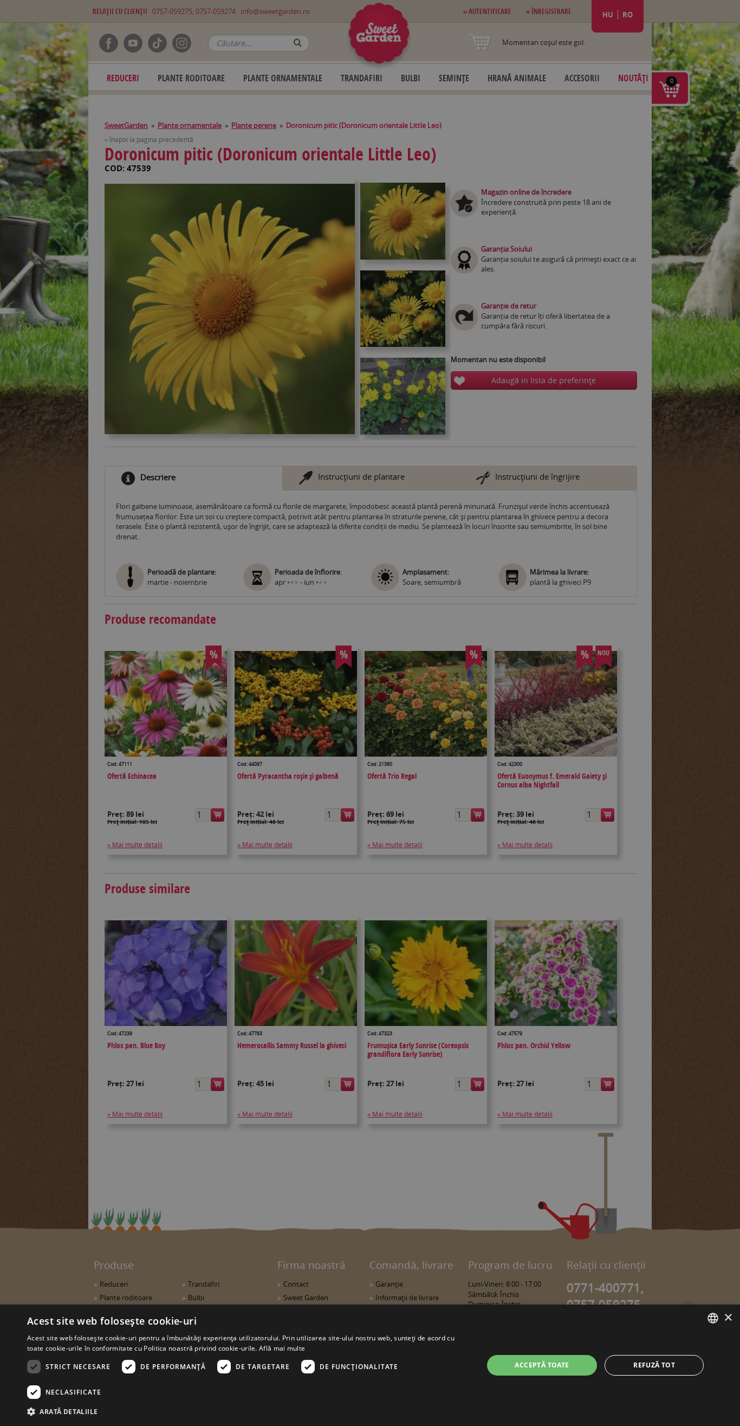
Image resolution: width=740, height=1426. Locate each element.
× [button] (728, 1318)
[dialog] (370, 1365)
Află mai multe (282, 1348)
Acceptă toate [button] (542, 1365)
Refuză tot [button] (654, 1365)
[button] (248, 1411)
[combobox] (712, 1318)
